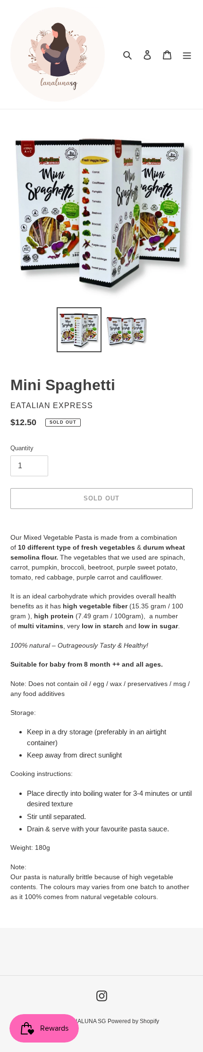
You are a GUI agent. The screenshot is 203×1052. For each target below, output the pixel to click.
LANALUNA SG (86, 1021)
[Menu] (187, 55)
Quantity (22, 448)
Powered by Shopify (133, 1021)
